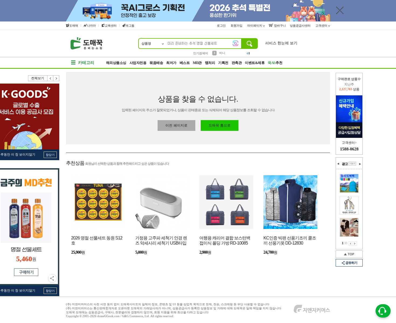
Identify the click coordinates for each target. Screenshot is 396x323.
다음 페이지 (355, 243)
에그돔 (130, 25)
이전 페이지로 (176, 125)
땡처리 (210, 63)
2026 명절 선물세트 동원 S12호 (96, 240)
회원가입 (237, 25)
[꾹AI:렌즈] (235, 43)
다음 (56, 78)
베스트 (185, 63)
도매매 (73, 25)
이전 (50, 78)
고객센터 (321, 25)
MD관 (197, 63)
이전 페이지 (351, 243)
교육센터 (111, 25)
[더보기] (352, 164)
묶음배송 (156, 63)
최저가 (171, 63)
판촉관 (237, 63)
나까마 (91, 25)
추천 (275, 63)
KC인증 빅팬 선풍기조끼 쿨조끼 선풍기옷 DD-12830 (289, 240)
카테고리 (86, 62)
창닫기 (50, 154)
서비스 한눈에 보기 (281, 43)
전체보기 (37, 78)
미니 (222, 53)
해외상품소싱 (116, 63)
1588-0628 (349, 149)
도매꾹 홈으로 (220, 125)
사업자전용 (138, 63)
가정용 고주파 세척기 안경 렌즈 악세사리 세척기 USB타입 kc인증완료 (161, 241)
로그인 (222, 25)
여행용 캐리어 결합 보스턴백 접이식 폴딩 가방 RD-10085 (224, 240)
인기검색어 (200, 53)
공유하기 (52, 278)
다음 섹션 (360, 164)
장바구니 (279, 25)
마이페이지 (255, 25)
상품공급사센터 (300, 25)
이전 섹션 (338, 164)
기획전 (223, 63)
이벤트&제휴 (255, 63)
